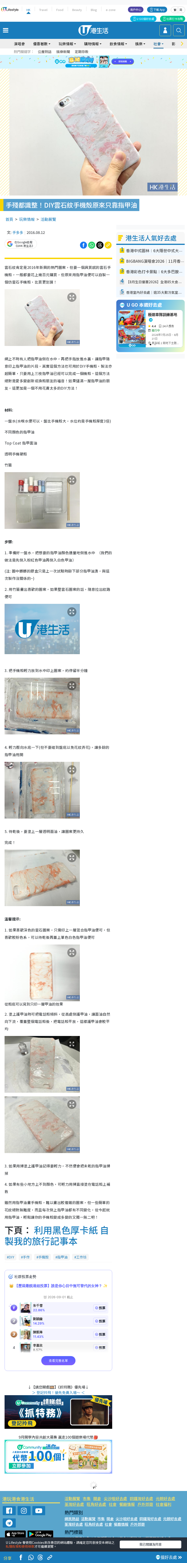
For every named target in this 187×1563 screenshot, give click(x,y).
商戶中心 (135, 9)
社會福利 (163, 1504)
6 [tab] (106, 56)
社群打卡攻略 (174, 19)
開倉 (97, 1498)
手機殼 (43, 1257)
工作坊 (81, 1257)
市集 (87, 1498)
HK (28, 10)
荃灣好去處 (74, 1504)
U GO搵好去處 (145, 19)
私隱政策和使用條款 (20, 1546)
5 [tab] (101, 56)
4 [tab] (97, 56)
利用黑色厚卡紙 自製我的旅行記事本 (57, 1235)
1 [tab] (83, 56)
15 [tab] (99, 67)
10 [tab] (97, 62)
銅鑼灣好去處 (141, 1498)
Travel (43, 10)
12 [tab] (106, 62)
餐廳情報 (127, 1504)
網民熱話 (72, 1518)
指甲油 (62, 1257)
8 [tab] (88, 62)
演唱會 (19, 43)
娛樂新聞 (63, 51)
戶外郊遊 (145, 1504)
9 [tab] (92, 62)
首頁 (9, 219)
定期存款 (81, 51)
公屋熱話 (45, 51)
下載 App (159, 9)
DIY (11, 1257)
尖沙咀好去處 (115, 1498)
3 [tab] (92, 56)
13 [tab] (90, 67)
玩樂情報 (27, 219)
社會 (113, 1504)
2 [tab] (88, 56)
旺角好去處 (96, 1504)
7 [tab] (83, 62)
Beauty (77, 10)
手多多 (17, 232)
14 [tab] (94, 67)
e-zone (111, 10)
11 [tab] (101, 62)
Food (59, 10)
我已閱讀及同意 (150, 1544)
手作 (26, 1257)
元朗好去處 (165, 1498)
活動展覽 (48, 219)
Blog (94, 10)
